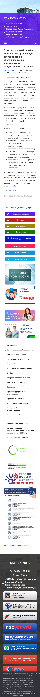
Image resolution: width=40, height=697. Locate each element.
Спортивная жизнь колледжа (19, 378)
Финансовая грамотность (17, 403)
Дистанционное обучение (17, 437)
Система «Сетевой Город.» (17, 423)
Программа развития (15, 398)
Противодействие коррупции (19, 354)
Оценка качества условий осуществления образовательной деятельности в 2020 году (20, 430)
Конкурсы (11, 387)
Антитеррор (12, 345)
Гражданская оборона (16, 415)
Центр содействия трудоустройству (14, 409)
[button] (5, 43)
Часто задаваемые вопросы (18, 359)
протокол (12, 190)
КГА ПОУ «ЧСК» (20, 563)
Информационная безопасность (20, 350)
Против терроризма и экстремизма (16, 392)
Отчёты (10, 373)
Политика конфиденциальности (16, 545)
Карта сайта (12, 364)
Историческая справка (16, 382)
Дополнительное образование (19, 368)
